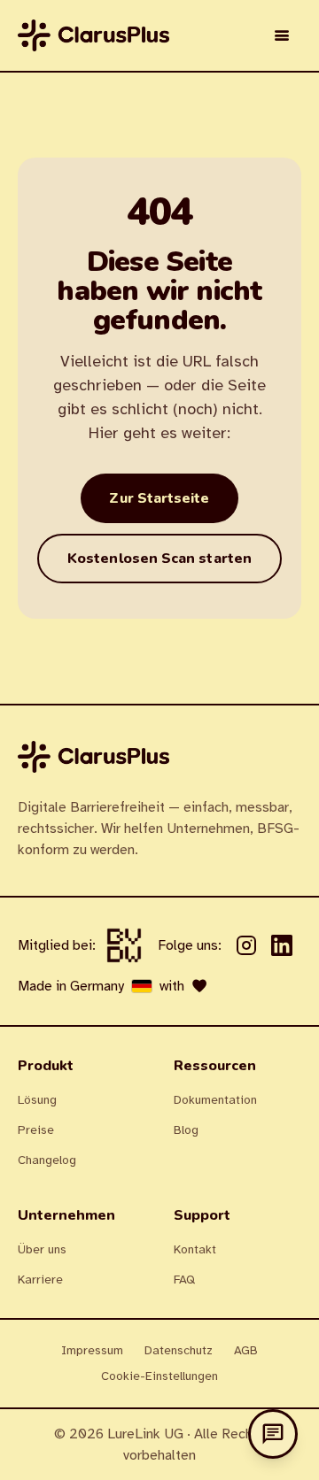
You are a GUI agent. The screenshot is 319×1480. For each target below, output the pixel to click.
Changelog (47, 1160)
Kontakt (195, 1249)
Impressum (92, 1350)
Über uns (42, 1249)
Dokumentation (215, 1099)
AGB (246, 1350)
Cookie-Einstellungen (159, 1376)
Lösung (37, 1099)
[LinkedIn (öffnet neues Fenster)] (282, 945)
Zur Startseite (159, 498)
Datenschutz (178, 1350)
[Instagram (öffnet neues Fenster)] (246, 945)
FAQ (184, 1279)
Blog (186, 1129)
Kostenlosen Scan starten (159, 558)
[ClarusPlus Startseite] (93, 35)
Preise (36, 1129)
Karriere (40, 1279)
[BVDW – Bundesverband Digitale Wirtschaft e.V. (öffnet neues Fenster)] (124, 945)
